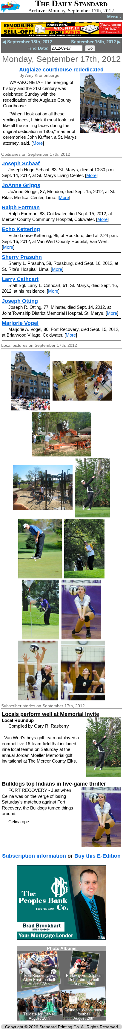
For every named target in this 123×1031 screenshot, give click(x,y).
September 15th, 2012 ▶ (96, 41)
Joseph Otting (20, 301)
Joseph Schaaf (21, 164)
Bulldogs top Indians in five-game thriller (54, 784)
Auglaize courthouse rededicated (61, 70)
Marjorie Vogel (20, 323)
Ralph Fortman (21, 207)
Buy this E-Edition (97, 856)
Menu (114, 16)
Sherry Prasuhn (22, 257)
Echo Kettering (21, 229)
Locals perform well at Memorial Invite (50, 714)
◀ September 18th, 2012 (27, 41)
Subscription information (34, 856)
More (38, 143)
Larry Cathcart (20, 279)
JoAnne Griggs (21, 185)
